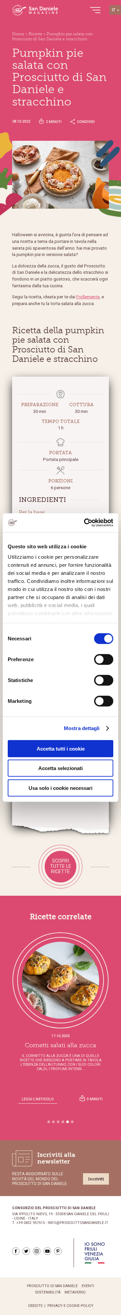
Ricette (35, 34)
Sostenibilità (48, 1292)
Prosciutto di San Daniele (52, 1286)
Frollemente (87, 296)
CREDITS (35, 1306)
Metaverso (75, 1292)
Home (18, 34)
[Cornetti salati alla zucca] (60, 980)
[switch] (103, 659)
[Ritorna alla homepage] (35, 10)
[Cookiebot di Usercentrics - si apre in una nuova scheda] (85, 522)
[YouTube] (47, 1251)
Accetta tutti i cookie (61, 748)
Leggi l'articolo (38, 1099)
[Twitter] (26, 1251)
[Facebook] (15, 1251)
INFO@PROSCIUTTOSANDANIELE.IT (78, 1223)
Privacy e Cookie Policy (70, 1306)
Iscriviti (96, 1179)
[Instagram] (36, 1251)
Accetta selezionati (60, 768)
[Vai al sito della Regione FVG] (94, 1252)
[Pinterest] (58, 1251)
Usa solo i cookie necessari (60, 788)
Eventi (88, 1286)
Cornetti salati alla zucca (60, 1045)
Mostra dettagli (82, 728)
